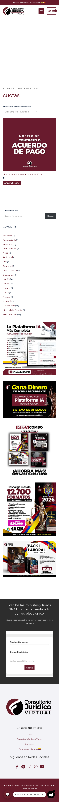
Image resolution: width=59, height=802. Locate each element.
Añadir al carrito (11, 183)
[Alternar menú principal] (41, 11)
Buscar (50, 216)
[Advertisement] (29, 47)
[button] (29, 2)
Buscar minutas (10, 210)
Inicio (5, 88)
